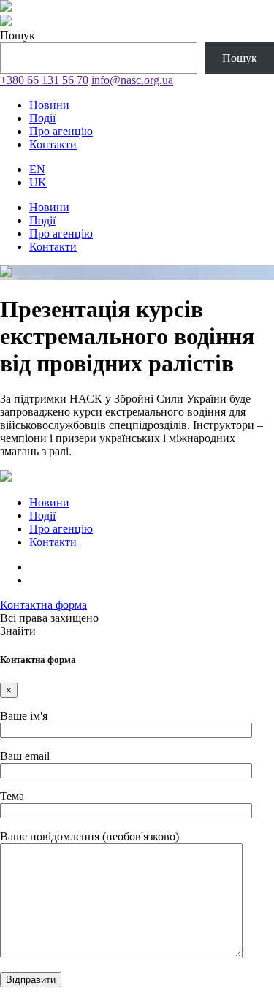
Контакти (53, 144)
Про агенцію (61, 131)
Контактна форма (43, 605)
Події (42, 118)
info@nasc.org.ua (132, 80)
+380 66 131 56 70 (44, 80)
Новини (49, 105)
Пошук (17, 35)
